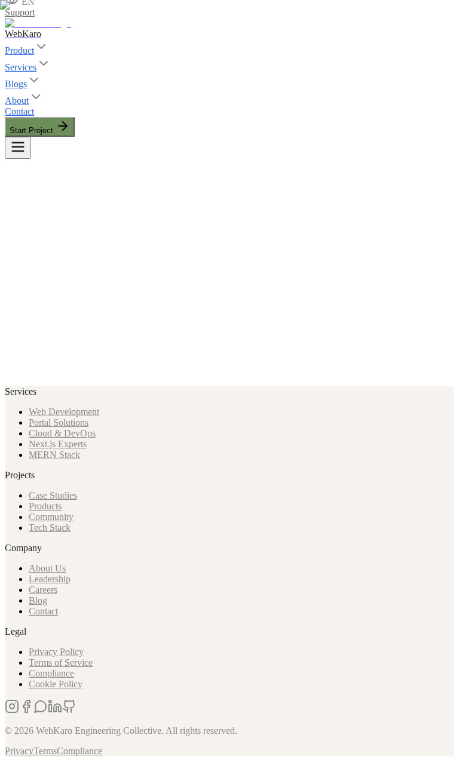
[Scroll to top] (17, 766)
